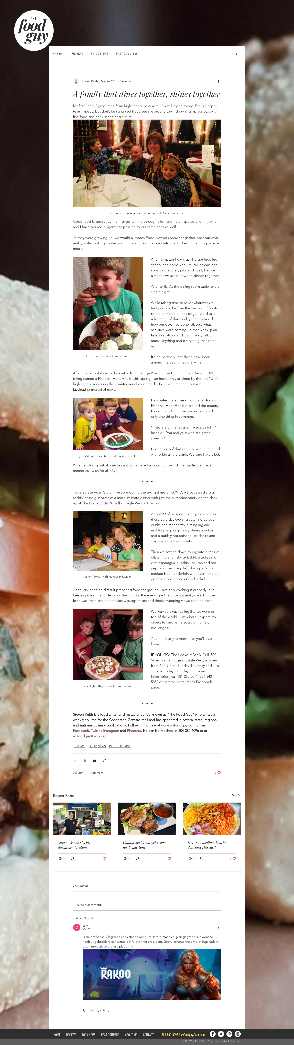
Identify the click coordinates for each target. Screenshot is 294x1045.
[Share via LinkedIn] (94, 760)
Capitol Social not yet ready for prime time (144, 845)
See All (236, 795)
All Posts (58, 53)
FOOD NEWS (99, 53)
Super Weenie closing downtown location (74, 845)
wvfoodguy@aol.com (193, 1035)
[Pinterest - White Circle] (229, 1034)
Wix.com (234, 1041)
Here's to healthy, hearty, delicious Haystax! (207, 845)
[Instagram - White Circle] (238, 1034)
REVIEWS (77, 53)
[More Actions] (218, 927)
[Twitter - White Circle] (221, 1034)
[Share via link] (104, 760)
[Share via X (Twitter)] (85, 760)
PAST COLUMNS (127, 53)
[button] (236, 53)
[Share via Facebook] (75, 760)
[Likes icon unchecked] (85, 1010)
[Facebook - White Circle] (213, 1034)
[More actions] (218, 81)
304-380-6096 (170, 1035)
